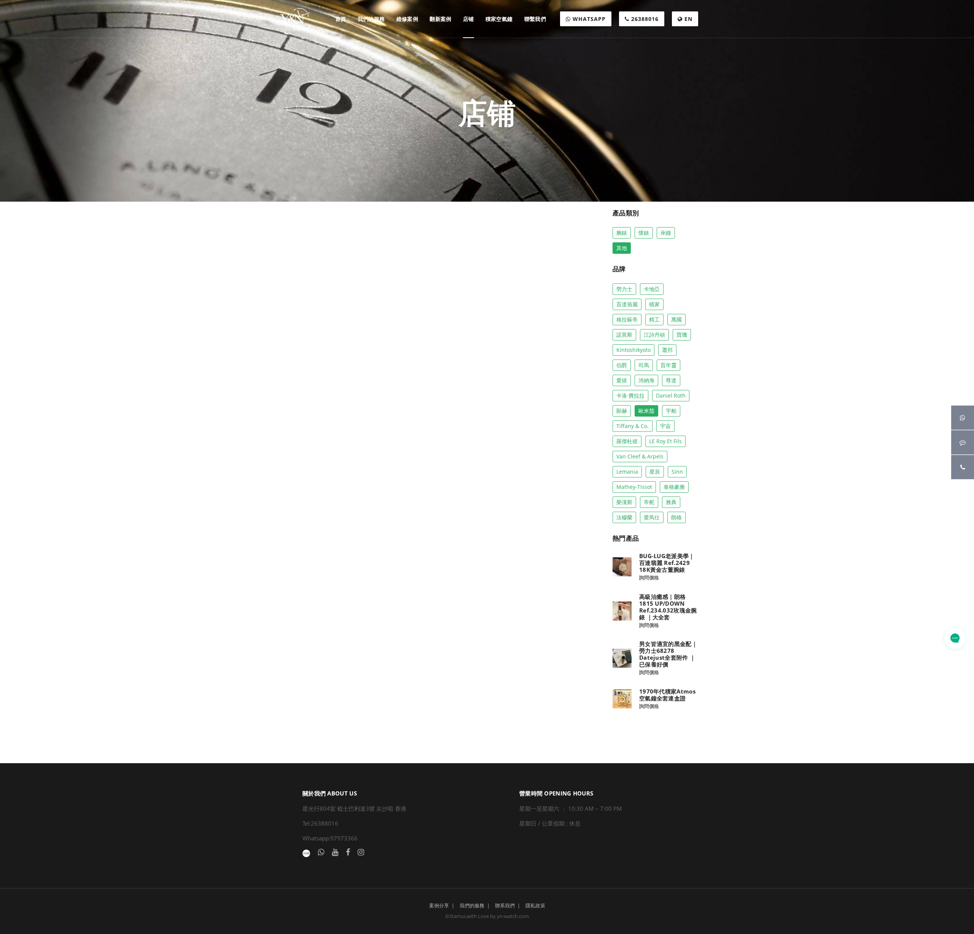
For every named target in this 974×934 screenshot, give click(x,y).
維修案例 (407, 18)
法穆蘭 (624, 517)
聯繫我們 (535, 18)
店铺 (468, 18)
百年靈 (668, 365)
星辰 (654, 471)
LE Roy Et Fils (665, 441)
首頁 (340, 18)
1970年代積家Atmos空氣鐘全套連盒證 (667, 694)
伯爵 (621, 365)
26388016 (644, 18)
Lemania (627, 471)
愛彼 (621, 380)
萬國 (676, 319)
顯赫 (621, 410)
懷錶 (643, 232)
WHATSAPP (588, 18)
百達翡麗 (627, 304)
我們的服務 (371, 18)
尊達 (671, 380)
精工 (654, 319)
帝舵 (649, 502)
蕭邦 (667, 349)
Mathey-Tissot (634, 486)
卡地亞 (652, 289)
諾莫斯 (624, 334)
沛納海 (646, 380)
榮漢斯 (624, 502)
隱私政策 (535, 905)
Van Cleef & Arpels (640, 456)
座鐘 (665, 232)
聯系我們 (505, 905)
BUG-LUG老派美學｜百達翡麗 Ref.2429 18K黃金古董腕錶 (667, 562)
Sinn (677, 471)
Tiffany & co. (632, 426)
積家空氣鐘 (499, 18)
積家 (654, 304)
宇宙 (665, 426)
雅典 (671, 502)
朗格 (676, 517)
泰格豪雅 (674, 486)
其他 (621, 247)
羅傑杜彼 (627, 441)
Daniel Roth (671, 395)
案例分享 (439, 905)
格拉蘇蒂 (627, 319)
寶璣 (681, 334)
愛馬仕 (652, 517)
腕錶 (621, 232)
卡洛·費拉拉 (630, 395)
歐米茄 (646, 410)
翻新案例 (441, 18)
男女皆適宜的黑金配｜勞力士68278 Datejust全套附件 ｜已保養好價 (668, 654)
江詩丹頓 (654, 334)
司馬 (643, 365)
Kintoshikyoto (633, 349)
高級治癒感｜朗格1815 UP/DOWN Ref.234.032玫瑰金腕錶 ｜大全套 (668, 607)
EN (687, 18)
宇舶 (671, 410)
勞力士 (624, 289)
